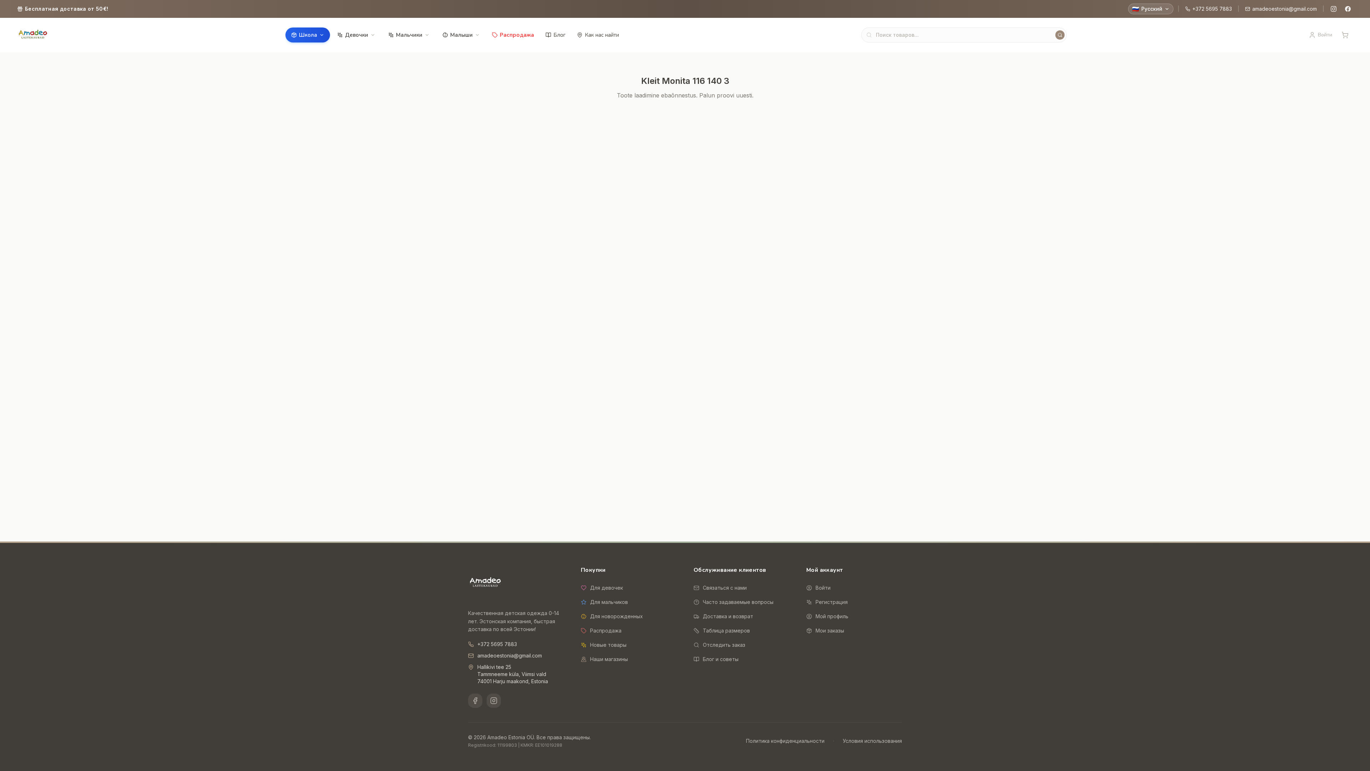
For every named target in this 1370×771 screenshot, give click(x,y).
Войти (823, 588)
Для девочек (606, 588)
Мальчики (409, 35)
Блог (559, 35)
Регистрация (832, 602)
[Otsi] (1060, 35)
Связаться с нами (725, 588)
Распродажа (517, 35)
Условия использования (872, 741)
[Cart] (1345, 35)
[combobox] (964, 34)
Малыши (461, 35)
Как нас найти (602, 35)
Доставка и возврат (728, 616)
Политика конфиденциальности (785, 741)
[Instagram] (1334, 9)
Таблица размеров (726, 631)
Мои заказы (830, 631)
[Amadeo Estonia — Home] (485, 583)
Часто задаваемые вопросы (738, 602)
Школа (308, 35)
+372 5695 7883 (1212, 9)
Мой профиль (832, 616)
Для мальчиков (609, 602)
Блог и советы (721, 659)
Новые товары (608, 645)
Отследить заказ (724, 645)
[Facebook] (1348, 9)
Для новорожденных (616, 616)
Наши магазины (609, 659)
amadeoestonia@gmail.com (1284, 9)
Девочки (356, 35)
